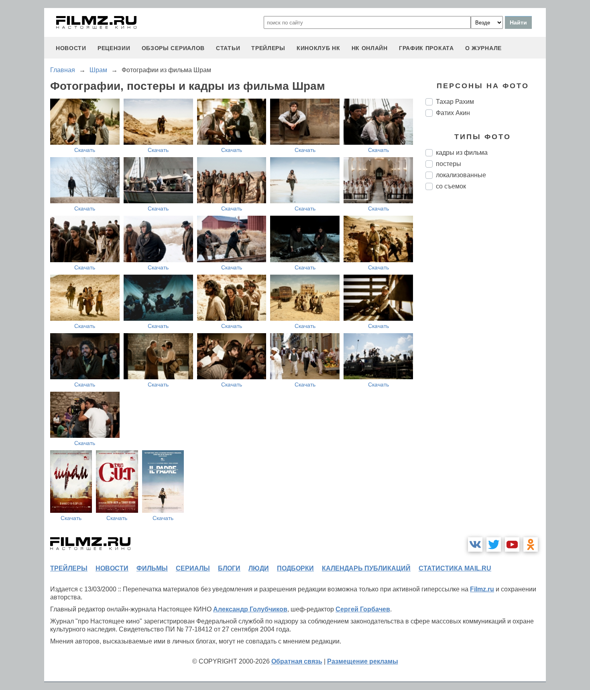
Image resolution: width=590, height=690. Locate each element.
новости (71, 48)
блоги (229, 568)
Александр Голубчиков (250, 609)
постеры (448, 163)
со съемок (451, 186)
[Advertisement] (485, 330)
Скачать (84, 150)
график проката (426, 48)
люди (258, 568)
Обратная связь (296, 661)
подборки (295, 568)
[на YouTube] (512, 544)
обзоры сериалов (173, 48)
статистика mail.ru (455, 568)
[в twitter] (493, 544)
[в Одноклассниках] (530, 544)
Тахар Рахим (455, 101)
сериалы (193, 568)
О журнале (483, 48)
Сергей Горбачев (363, 609)
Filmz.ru (482, 589)
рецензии (114, 48)
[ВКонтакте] (475, 544)
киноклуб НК (318, 48)
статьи (228, 48)
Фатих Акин (453, 112)
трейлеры (268, 48)
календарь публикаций (366, 568)
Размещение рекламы (362, 661)
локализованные (461, 175)
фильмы (152, 568)
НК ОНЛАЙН (370, 48)
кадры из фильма (462, 152)
